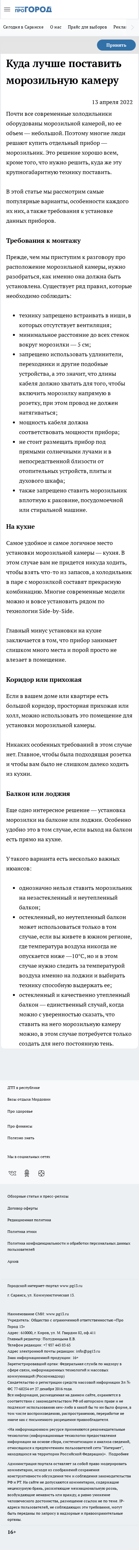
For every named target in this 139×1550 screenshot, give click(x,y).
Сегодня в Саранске (23, 27)
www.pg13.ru (71, 1285)
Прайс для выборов (87, 27)
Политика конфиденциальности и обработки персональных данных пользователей (68, 1246)
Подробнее (119, 1453)
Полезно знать (20, 1137)
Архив (12, 1261)
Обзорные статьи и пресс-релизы (38, 1196)
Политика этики (22, 1231)
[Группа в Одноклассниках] (27, 1173)
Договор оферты (22, 1208)
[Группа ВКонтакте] (12, 1173)
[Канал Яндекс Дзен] (41, 1173)
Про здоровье (20, 1111)
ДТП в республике (23, 1087)
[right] (132, 27)
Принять (116, 45)
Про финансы (19, 1126)
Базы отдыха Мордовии (28, 1099)
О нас (55, 27)
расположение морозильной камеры (55, 266)
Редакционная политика (29, 1219)
